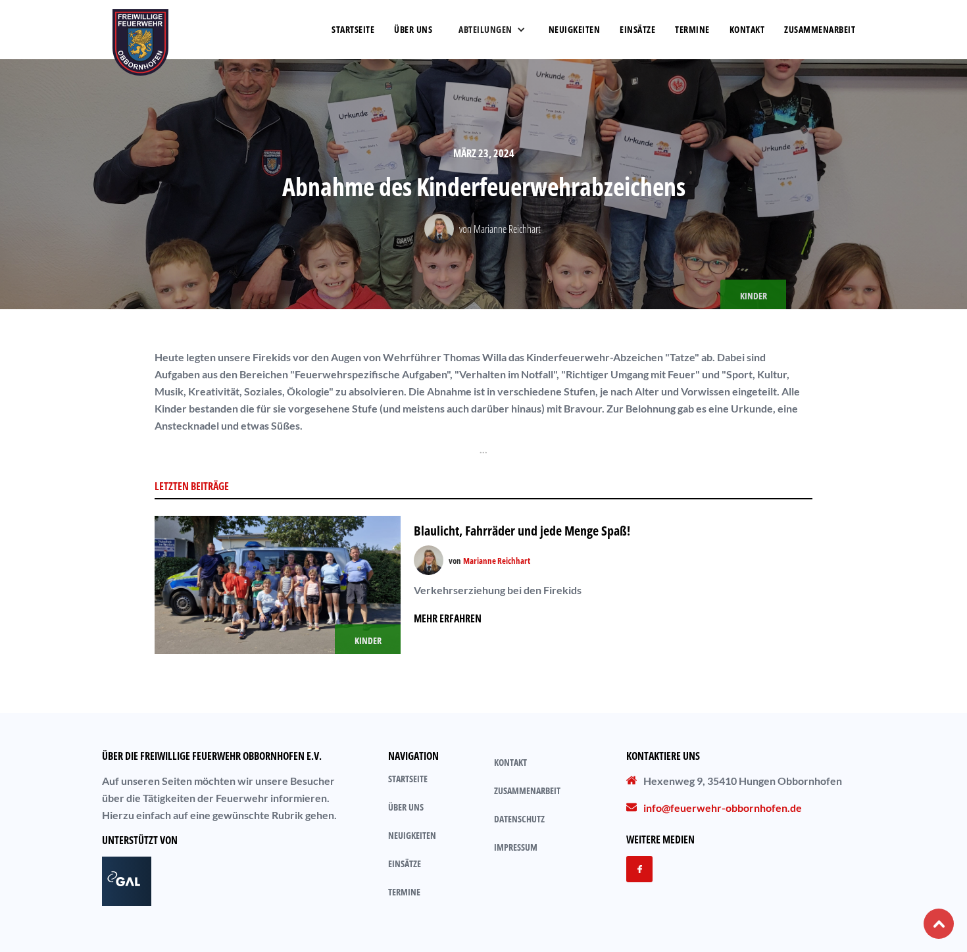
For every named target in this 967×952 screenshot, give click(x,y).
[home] (140, 29)
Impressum (515, 847)
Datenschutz (519, 819)
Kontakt (747, 29)
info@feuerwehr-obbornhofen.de (722, 807)
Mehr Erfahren (448, 618)
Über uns (406, 807)
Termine (692, 29)
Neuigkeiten (575, 29)
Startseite (353, 29)
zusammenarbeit (819, 29)
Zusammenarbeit (527, 790)
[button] (490, 29)
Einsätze (637, 29)
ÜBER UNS (413, 29)
